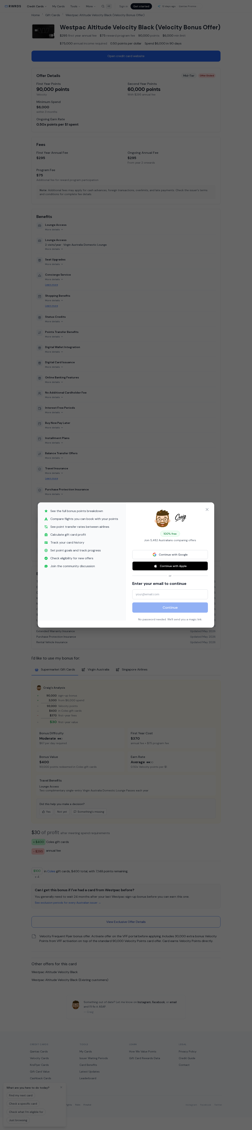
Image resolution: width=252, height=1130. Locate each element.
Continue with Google (173, 554)
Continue (170, 607)
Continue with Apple (173, 566)
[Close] (207, 509)
